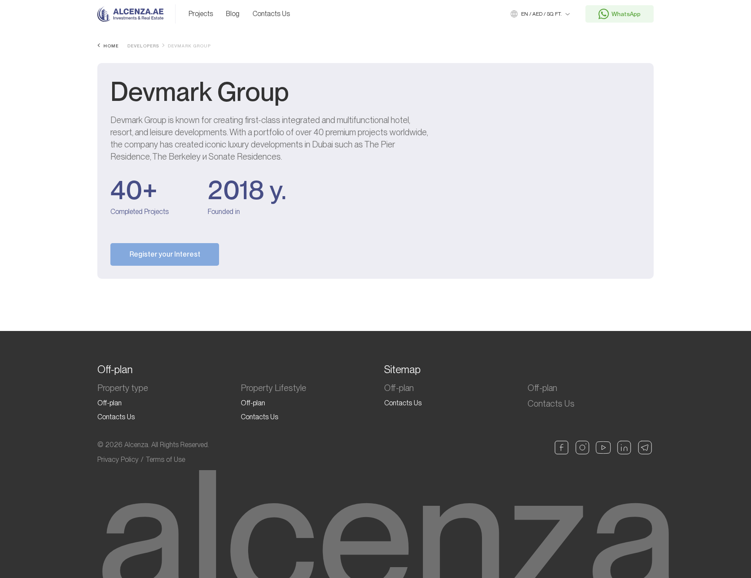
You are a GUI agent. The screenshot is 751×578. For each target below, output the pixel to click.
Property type (122, 388)
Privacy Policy (118, 459)
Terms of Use (165, 459)
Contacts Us (271, 14)
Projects (201, 14)
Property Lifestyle (273, 388)
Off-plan (109, 403)
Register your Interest (165, 254)
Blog (232, 14)
